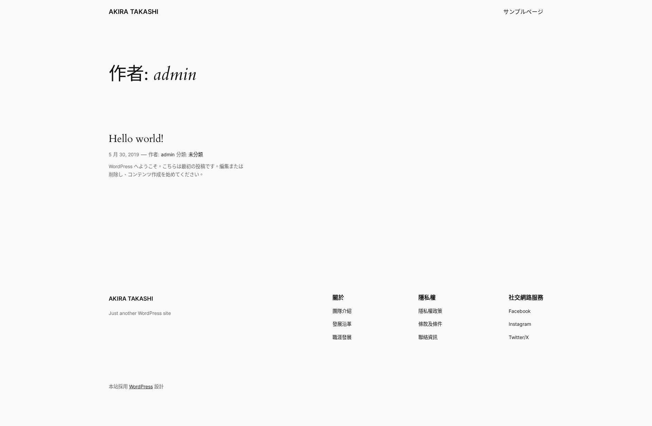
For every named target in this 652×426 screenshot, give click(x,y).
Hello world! (136, 139)
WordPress (141, 386)
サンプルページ (523, 11)
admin (168, 154)
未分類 (195, 154)
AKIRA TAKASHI (133, 11)
